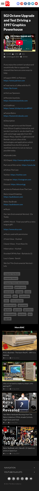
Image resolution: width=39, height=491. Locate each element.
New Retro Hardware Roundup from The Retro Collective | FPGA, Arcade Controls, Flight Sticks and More (18, 417)
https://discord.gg (18, 184)
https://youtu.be (28, 165)
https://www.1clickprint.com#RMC (18, 108)
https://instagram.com (22, 179)
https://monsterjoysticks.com (16, 100)
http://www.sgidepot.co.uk (24, 160)
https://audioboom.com (13, 197)
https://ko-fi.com (10, 88)
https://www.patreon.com (14, 80)
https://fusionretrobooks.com (16, 116)
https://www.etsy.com (13, 229)
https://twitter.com (18, 175)
